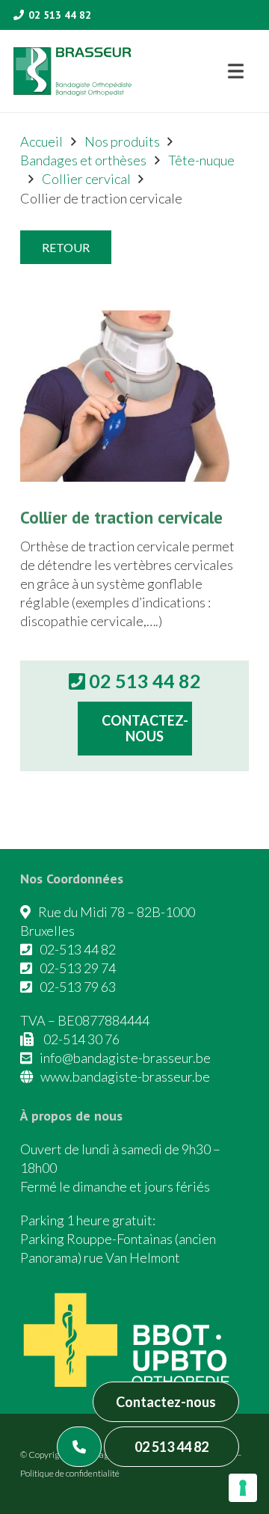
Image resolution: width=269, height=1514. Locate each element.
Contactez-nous (166, 1402)
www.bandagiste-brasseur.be (125, 1076)
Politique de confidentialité (70, 1473)
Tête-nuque (201, 160)
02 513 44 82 (171, 1446)
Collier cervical (86, 179)
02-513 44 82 (78, 949)
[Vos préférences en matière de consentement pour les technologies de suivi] (243, 1488)
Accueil (41, 141)
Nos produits (122, 141)
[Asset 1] (72, 71)
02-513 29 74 (78, 968)
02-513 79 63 (78, 986)
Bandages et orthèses (83, 160)
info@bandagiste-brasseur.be (125, 1057)
